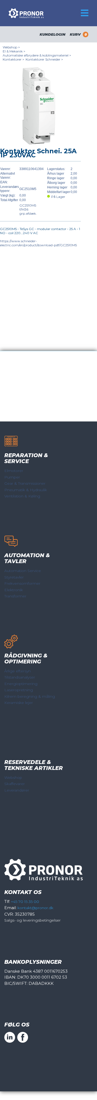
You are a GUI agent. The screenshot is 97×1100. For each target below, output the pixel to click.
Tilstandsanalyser (19, 677)
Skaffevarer (14, 784)
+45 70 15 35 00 (25, 901)
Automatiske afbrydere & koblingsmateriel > (37, 55)
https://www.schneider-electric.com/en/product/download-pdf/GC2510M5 (38, 243)
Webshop (13, 777)
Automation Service (22, 571)
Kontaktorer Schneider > (44, 59)
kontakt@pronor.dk (35, 908)
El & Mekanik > (14, 51)
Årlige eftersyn (17, 671)
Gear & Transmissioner (25, 483)
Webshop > (11, 47)
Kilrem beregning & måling (29, 696)
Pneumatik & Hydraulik (25, 490)
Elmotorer (13, 470)
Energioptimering (20, 684)
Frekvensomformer (22, 583)
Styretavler (14, 577)
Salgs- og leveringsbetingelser (32, 920)
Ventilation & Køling (22, 496)
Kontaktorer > (13, 59)
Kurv (78, 34)
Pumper (12, 477)
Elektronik (13, 590)
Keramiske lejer (18, 702)
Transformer (15, 596)
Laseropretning (18, 690)
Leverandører (16, 790)
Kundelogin (52, 34)
